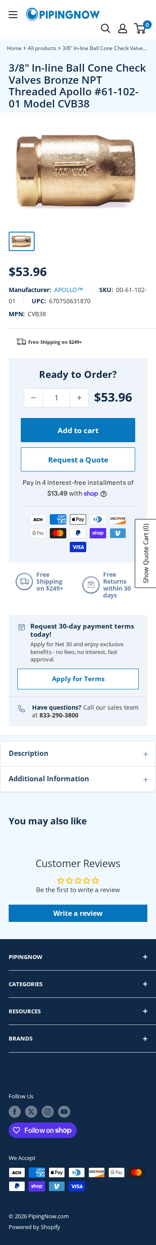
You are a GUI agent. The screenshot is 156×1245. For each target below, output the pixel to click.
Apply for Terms (78, 678)
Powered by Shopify (34, 1227)
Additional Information (49, 778)
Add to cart (78, 430)
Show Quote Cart (145, 553)
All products (42, 48)
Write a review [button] (78, 913)
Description (29, 753)
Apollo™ (68, 290)
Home (14, 48)
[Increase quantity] (79, 398)
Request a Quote (78, 460)
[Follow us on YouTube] (64, 1112)
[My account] (122, 28)
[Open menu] (13, 14)
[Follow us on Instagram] (48, 1112)
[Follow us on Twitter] (31, 1112)
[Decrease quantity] (33, 398)
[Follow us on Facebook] (15, 1112)
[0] (140, 28)
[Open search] (105, 28)
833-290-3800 (58, 715)
